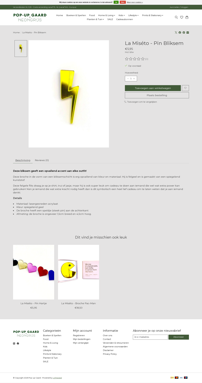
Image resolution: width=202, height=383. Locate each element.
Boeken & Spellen (76, 15)
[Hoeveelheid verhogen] (134, 78)
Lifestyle (47, 350)
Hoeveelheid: (131, 73)
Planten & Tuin (50, 358)
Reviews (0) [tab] (42, 160)
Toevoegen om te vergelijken (142, 102)
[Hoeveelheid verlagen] (128, 78)
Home (59, 15)
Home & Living (50, 343)
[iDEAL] (172, 378)
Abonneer (178, 337)
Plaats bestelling (157, 95)
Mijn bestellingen (81, 339)
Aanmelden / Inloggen (179, 7)
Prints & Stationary (52, 354)
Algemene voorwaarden (115, 346)
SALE (110, 19)
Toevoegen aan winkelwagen (153, 88)
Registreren (79, 335)
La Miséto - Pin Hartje (34, 303)
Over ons (107, 335)
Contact (107, 339)
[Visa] (181, 378)
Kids (45, 346)
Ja (116, 2)
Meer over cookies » (135, 2)
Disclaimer (108, 350)
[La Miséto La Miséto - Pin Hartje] (33, 272)
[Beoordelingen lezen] (135, 59)
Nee (122, 2)
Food (92, 15)
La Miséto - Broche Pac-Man (78, 303)
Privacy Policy (110, 354)
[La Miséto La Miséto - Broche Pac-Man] (78, 272)
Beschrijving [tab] (22, 160)
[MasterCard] (176, 378)
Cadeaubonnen (124, 19)
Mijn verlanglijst (80, 343)
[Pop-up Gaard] (30, 17)
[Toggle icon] (176, 17)
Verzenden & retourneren (116, 343)
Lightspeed (57, 378)
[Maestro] (186, 378)
